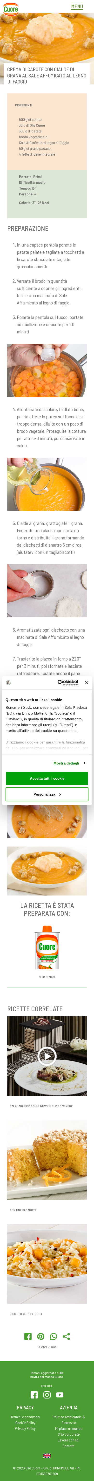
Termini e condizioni (25, 1416)
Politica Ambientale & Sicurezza (69, 1419)
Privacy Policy (25, 1428)
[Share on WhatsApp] (53, 1336)
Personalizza (44, 794)
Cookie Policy (25, 1422)
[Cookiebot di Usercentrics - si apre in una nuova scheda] (58, 683)
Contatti (69, 1445)
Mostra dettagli (66, 763)
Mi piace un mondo (68, 1428)
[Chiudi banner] (86, 682)
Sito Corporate (69, 1434)
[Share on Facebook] (28, 1336)
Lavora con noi (69, 1440)
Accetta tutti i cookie (47, 778)
